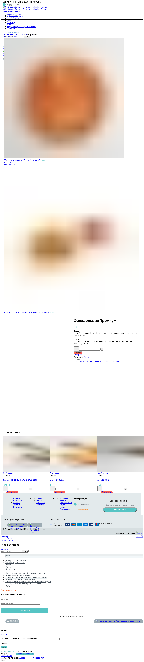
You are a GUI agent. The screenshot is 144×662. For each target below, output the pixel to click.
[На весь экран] (6, 658)
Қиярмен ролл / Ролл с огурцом (20, 480)
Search (25, 551)
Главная (7, 34)
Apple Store (25, 658)
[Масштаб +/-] (8, 658)
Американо (103, 480)
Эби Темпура (57, 480)
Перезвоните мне (8, 590)
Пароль (4, 643)
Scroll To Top (6, 656)
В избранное (79, 355)
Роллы (14, 34)
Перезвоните (82, 510)
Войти (8, 586)
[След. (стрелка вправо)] (4, 660)
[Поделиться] (4, 658)
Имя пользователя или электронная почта (19, 639)
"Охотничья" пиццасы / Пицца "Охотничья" (22, 160)
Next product (9, 165)
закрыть (4, 549)
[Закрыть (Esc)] (2, 658)
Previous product (11, 37)
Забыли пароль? (8, 651)
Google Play (38, 658)
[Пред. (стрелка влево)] (2, 660)
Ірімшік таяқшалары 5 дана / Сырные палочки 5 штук (27, 312)
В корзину (78, 352)
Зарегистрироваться (25, 654)
